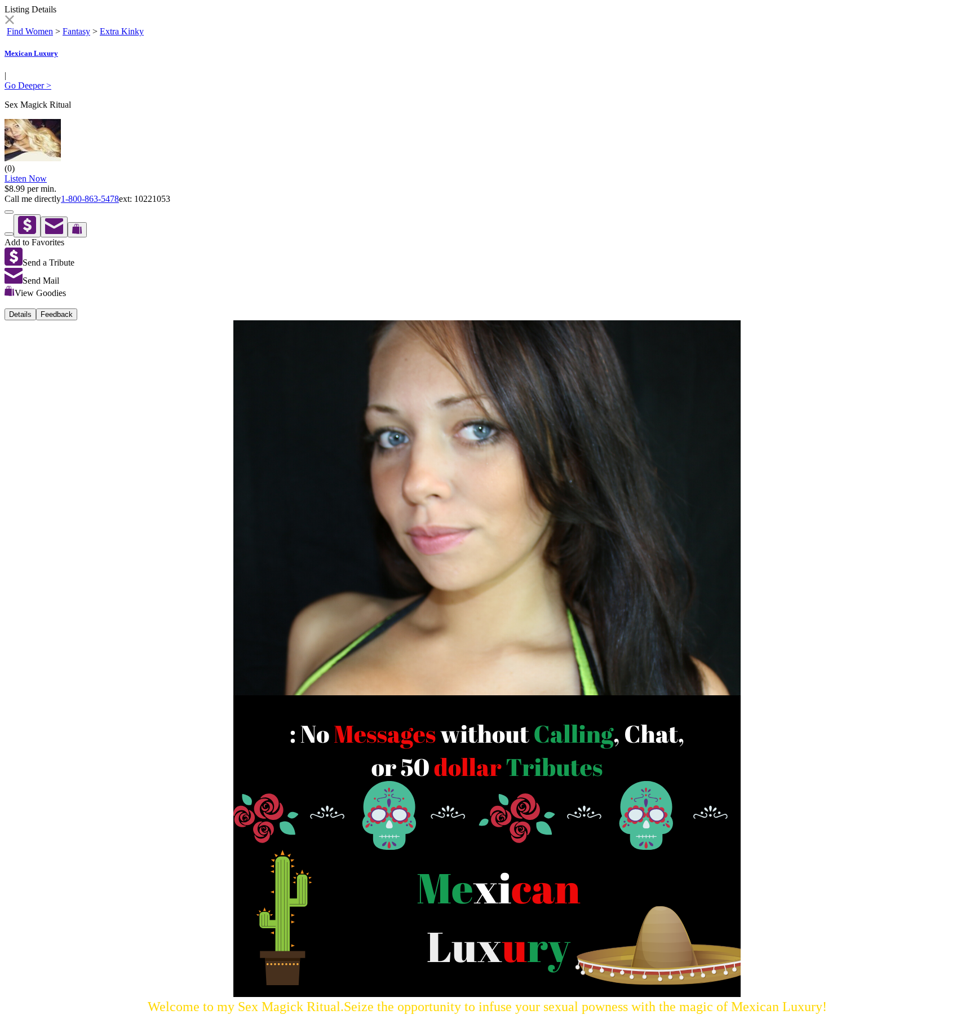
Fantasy (76, 31)
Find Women (30, 31)
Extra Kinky (122, 31)
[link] (9, 21)
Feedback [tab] (57, 314)
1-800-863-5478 (90, 199)
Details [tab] (20, 314)
